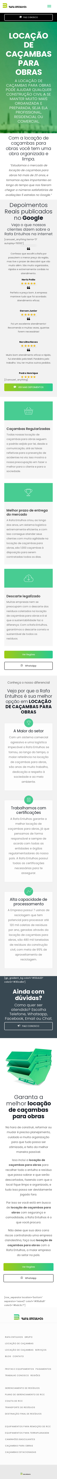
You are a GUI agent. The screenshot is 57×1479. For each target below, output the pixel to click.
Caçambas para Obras (19, 1445)
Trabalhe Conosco (17, 1375)
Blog (8, 1356)
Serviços (41, 1349)
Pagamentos (43, 1369)
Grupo (29, 1337)
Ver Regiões (28, 654)
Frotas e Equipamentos (19, 1369)
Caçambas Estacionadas (20, 1452)
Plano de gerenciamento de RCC (25, 1394)
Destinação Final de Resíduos (23, 1413)
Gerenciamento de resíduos (22, 1388)
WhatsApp (30, 665)
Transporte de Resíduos (20, 1407)
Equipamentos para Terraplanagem (27, 1432)
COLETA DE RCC (14, 1400)
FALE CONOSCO (30, 17)
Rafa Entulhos (14, 1337)
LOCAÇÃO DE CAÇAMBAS (19, 1349)
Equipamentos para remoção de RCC (28, 1426)
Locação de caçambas (19, 1343)
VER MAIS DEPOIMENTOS (30, 387)
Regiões (35, 1375)
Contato (18, 1356)
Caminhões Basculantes (20, 1439)
